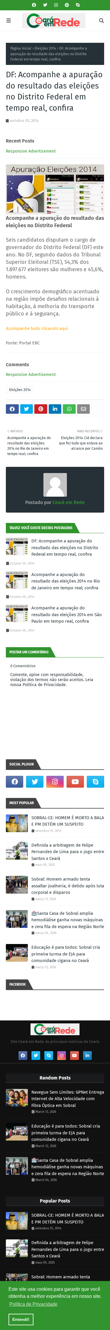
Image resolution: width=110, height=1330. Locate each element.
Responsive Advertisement (31, 151)
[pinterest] (66, 5)
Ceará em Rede (68, 502)
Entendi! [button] (20, 1319)
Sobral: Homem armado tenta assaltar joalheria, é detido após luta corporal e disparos (67, 885)
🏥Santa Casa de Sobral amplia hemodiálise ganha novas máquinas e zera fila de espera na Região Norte (67, 920)
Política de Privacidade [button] (33, 1304)
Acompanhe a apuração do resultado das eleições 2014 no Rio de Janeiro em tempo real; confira (65, 581)
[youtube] (75, 782)
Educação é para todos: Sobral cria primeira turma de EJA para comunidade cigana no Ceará (65, 954)
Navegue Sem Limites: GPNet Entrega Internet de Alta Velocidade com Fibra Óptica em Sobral (67, 1098)
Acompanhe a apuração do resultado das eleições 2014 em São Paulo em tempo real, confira (66, 614)
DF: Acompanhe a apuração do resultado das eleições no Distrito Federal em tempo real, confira (64, 547)
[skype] (77, 5)
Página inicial (20, 48)
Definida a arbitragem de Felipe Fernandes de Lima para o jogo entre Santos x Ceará (67, 852)
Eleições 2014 (45, 48)
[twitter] (45, 5)
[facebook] (34, 5)
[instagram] (56, 5)
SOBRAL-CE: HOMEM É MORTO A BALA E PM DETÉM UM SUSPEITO (67, 821)
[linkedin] (87, 1055)
